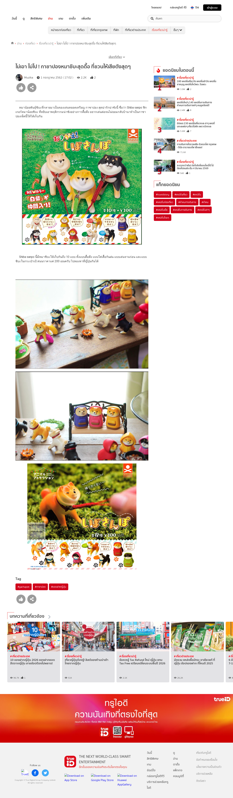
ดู (24, 18)
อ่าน (50, 18)
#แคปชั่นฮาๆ (204, 210)
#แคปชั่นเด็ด (161, 210)
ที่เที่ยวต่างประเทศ (135, 30)
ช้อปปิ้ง (151, 770)
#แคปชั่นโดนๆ (162, 217)
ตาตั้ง (72, 18)
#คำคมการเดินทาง (187, 202)
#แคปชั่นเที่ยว (181, 194)
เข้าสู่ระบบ (212, 7)
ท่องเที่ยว (30, 44)
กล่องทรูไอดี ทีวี (178, 7)
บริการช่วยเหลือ (204, 774)
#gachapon (23, 587)
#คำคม (205, 202)
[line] (25, 773)
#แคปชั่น (197, 194)
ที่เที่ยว (80, 30)
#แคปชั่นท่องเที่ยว (164, 202)
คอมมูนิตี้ (178, 776)
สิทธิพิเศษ (36, 18)
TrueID (22, 7)
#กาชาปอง (40, 587)
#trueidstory (162, 194)
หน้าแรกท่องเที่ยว (61, 30)
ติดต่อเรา (201, 781)
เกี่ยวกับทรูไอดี (203, 753)
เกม (61, 18)
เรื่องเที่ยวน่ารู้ (159, 30)
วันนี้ (14, 18)
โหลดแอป (156, 7)
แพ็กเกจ (177, 770)
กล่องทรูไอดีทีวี (155, 776)
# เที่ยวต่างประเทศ (187, 141)
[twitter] (45, 773)
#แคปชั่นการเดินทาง (182, 210)
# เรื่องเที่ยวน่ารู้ (185, 78)
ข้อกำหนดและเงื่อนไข (206, 760)
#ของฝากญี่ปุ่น (58, 587)
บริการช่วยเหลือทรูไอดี (157, 785)
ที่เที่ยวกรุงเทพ (98, 30)
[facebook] (35, 773)
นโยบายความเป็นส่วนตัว (208, 767)
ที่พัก (116, 30)
